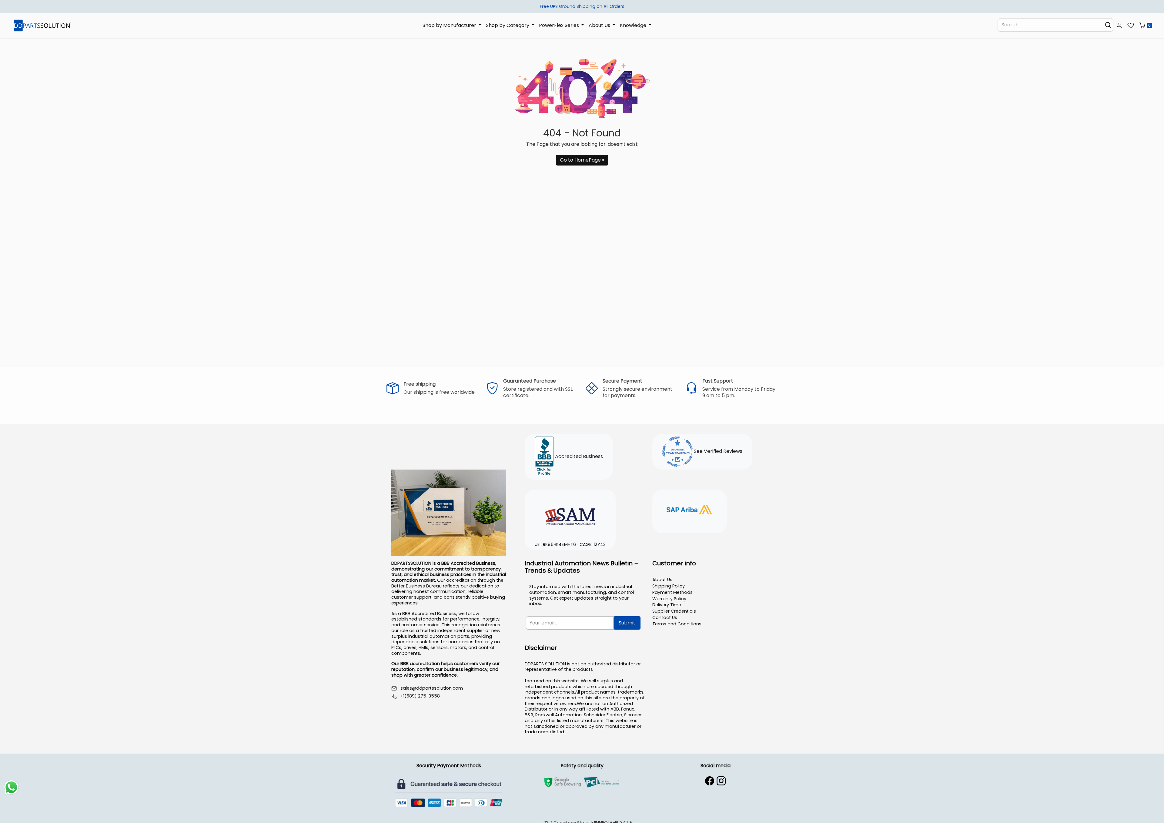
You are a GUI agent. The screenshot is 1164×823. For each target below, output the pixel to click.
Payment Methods (672, 592)
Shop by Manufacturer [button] (450, 25)
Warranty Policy (669, 599)
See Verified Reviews (717, 451)
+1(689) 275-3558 (420, 696)
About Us (662, 580)
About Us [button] (600, 25)
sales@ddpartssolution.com (431, 688)
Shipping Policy (668, 586)
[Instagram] (721, 781)
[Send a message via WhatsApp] (11, 787)
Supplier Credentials (674, 611)
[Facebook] (709, 781)
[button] (1119, 25)
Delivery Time (666, 605)
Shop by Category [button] (508, 25)
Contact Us (664, 617)
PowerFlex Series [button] (559, 25)
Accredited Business (578, 456)
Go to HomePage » (582, 159)
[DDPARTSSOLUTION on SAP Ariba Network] (689, 510)
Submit (627, 622)
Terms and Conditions (676, 624)
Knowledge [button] (633, 25)
